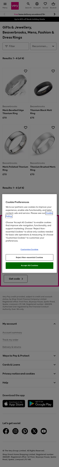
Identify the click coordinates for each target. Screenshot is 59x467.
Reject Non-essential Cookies (29, 257)
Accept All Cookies (29, 265)
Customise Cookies (29, 249)
